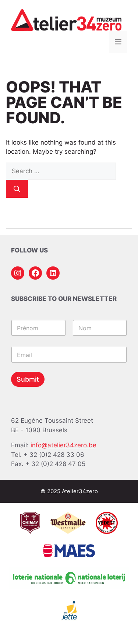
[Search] (17, 189)
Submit (28, 379)
